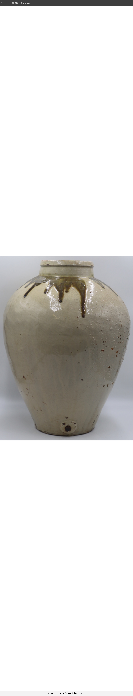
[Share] (124, 3)
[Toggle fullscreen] (119, 3)
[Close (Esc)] (130, 3)
